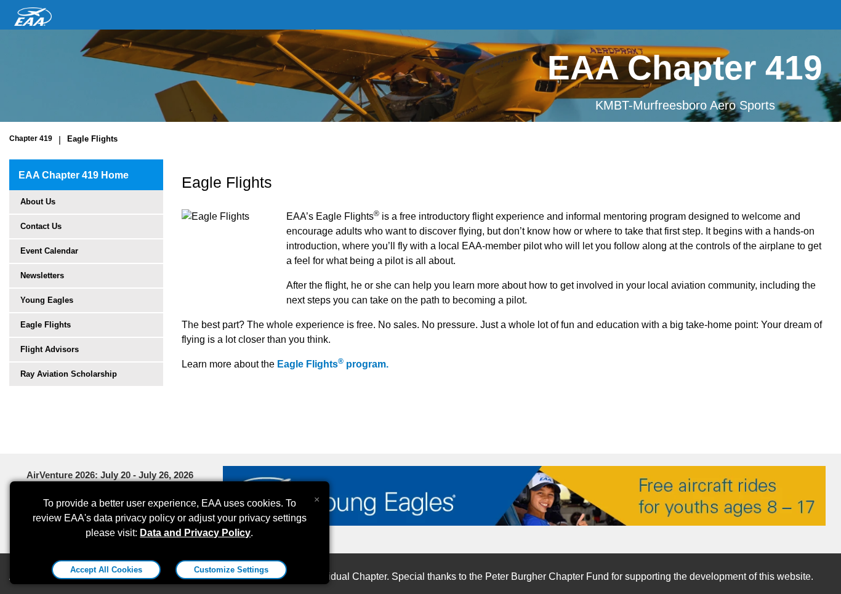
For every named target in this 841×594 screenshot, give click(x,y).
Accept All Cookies (106, 569)
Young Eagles (46, 300)
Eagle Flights (92, 138)
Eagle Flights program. (332, 364)
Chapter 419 (30, 138)
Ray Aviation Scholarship (68, 374)
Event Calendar (49, 250)
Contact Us (41, 226)
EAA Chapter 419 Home (73, 175)
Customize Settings (231, 569)
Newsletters (42, 275)
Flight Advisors (49, 349)
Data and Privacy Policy (195, 533)
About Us (37, 201)
